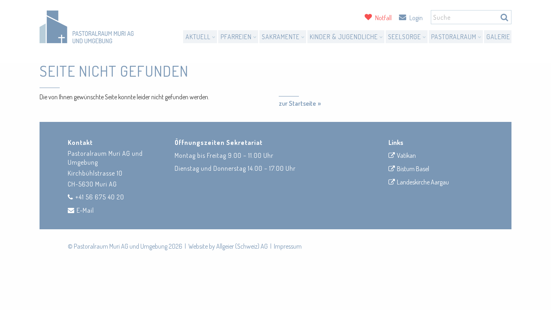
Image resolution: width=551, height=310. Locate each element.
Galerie (498, 37)
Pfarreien (237, 37)
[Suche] (504, 17)
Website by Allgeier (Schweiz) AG (228, 246)
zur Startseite (297, 103)
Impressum (288, 246)
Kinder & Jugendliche (345, 37)
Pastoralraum (454, 37)
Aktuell (199, 37)
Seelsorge (405, 37)
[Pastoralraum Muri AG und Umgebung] (87, 26)
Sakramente (281, 37)
